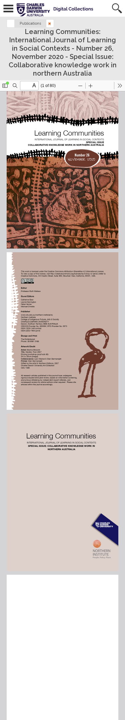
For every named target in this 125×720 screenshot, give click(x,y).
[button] (10, 23)
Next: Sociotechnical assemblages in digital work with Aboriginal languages (50, 23)
